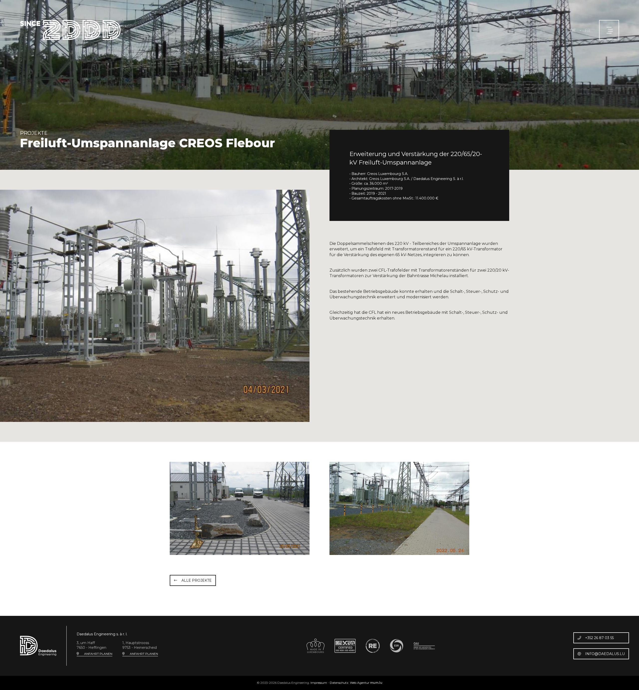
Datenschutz (339, 683)
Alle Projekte (196, 580)
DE (573, 30)
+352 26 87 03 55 (599, 638)
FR (587, 30)
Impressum (319, 683)
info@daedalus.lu (605, 654)
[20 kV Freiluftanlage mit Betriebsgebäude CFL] (240, 508)
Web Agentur (359, 683)
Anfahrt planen (98, 654)
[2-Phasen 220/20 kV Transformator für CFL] (155, 305)
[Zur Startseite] (70, 30)
